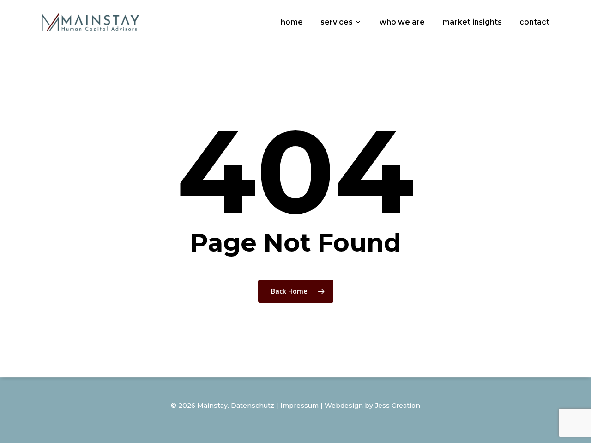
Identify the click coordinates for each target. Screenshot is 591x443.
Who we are (402, 22)
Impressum (299, 405)
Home (292, 22)
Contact (534, 22)
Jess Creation (397, 405)
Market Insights (472, 22)
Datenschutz (252, 405)
